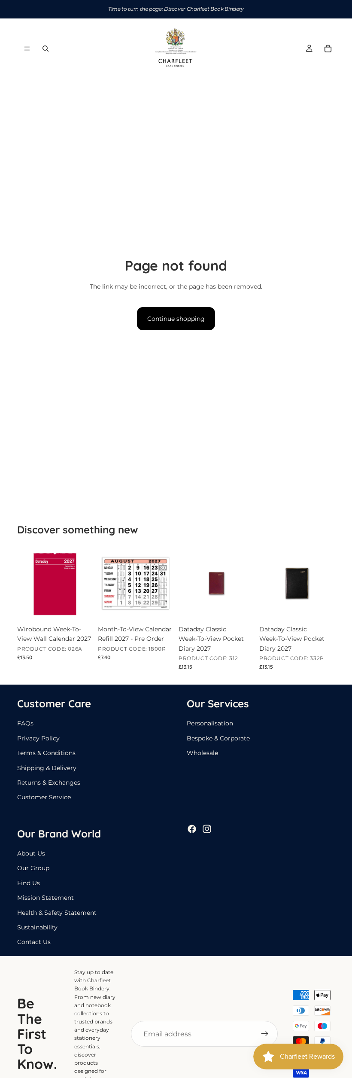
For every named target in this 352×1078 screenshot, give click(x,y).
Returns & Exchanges (48, 782)
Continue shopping (176, 319)
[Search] (45, 48)
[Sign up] (265, 1034)
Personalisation (210, 724)
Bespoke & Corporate (218, 738)
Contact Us (34, 942)
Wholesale (202, 753)
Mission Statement (45, 897)
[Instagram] (207, 829)
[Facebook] (192, 829)
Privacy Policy (38, 738)
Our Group (33, 868)
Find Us (28, 883)
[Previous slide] (188, 583)
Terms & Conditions (46, 753)
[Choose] (241, 607)
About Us (31, 853)
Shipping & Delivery (46, 768)
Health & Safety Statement (57, 913)
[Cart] (328, 48)
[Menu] (27, 48)
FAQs (25, 724)
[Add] (79, 607)
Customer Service (44, 797)
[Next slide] (244, 583)
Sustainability (37, 927)
